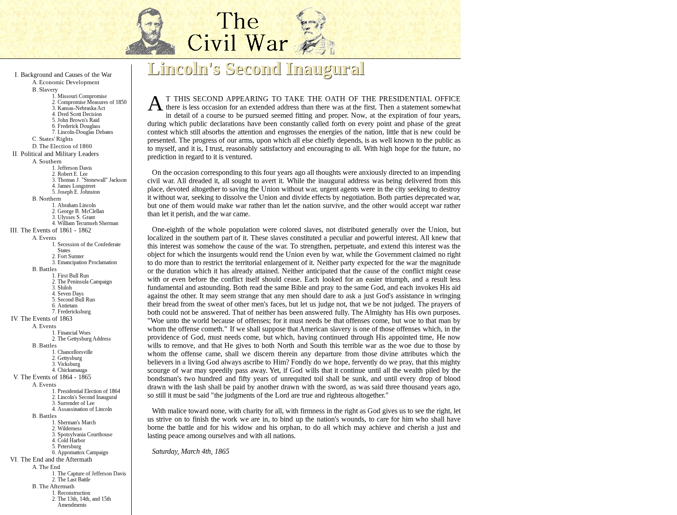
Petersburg (69, 447)
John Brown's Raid (78, 120)
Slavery (48, 89)
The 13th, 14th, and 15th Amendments (84, 502)
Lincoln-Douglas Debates (85, 132)
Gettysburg (70, 358)
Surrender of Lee (76, 403)
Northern (50, 198)
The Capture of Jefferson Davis (92, 474)
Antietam (67, 306)
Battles (48, 269)
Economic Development (69, 82)
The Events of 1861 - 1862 (56, 230)
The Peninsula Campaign (85, 282)
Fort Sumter (71, 257)
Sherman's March (77, 423)
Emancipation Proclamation (87, 263)
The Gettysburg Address (84, 339)
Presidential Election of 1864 (89, 391)
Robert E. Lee (73, 174)
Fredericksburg (74, 312)
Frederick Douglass (79, 126)
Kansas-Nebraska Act (81, 108)
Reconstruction (74, 493)
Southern (50, 161)
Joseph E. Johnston (79, 192)
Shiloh (65, 288)
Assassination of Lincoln (85, 409)
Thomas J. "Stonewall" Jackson (92, 180)
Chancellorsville (75, 352)
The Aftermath (57, 486)
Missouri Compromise (82, 96)
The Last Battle (74, 480)
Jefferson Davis (75, 168)
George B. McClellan (81, 211)
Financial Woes (74, 333)
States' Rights (56, 138)
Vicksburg (69, 364)
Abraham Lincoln (77, 205)
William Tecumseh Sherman (88, 223)
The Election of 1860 (65, 146)
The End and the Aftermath (56, 459)
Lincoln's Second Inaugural (87, 397)
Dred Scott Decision (80, 114)
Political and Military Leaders (60, 153)
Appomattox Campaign (83, 453)
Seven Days (71, 294)
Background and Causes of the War (66, 74)
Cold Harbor (71, 441)
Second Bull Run (76, 300)
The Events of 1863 (46, 318)
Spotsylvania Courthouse (85, 435)
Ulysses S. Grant (76, 217)
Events (47, 237)
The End (49, 466)
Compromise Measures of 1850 (92, 102)
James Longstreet (76, 186)
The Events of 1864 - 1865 (56, 377)
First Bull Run (73, 276)
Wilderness (70, 429)
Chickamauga (72, 370)
